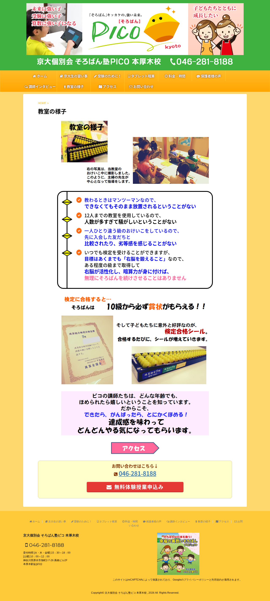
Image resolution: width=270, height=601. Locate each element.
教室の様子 (75, 86)
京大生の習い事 (75, 75)
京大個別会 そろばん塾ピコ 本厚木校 (51, 535)
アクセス (109, 86)
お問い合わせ (143, 86)
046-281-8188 (46, 545)
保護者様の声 (210, 75)
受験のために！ (109, 75)
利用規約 (217, 579)
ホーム (41, 75)
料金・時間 (176, 75)
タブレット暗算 (142, 75)
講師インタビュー (42, 86)
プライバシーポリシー (196, 579)
